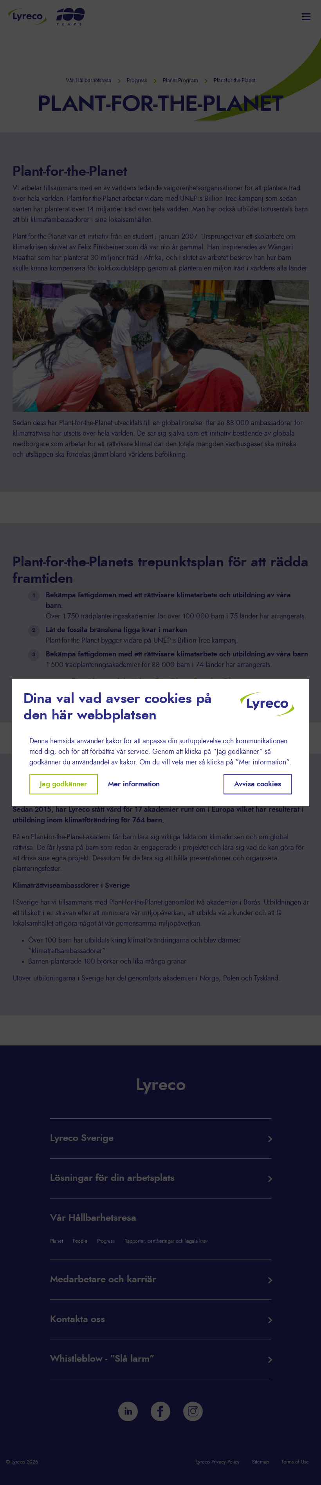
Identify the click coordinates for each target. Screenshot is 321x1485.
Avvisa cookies (257, 784)
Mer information (134, 784)
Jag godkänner (63, 784)
